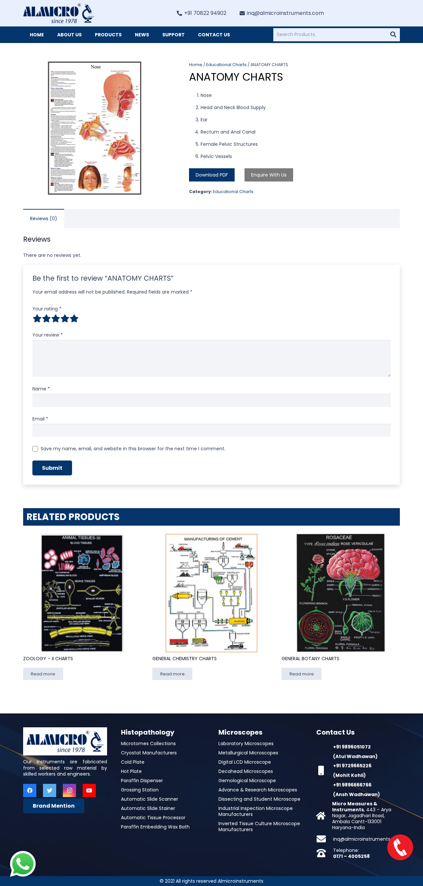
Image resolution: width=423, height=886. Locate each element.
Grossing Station (140, 789)
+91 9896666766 (352, 785)
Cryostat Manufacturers (149, 752)
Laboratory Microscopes (246, 743)
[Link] (58, 13)
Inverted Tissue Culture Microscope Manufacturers (259, 826)
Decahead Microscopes (245, 771)
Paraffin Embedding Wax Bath (155, 827)
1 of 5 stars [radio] (37, 318)
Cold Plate (132, 762)
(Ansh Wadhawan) (356, 794)
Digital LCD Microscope (244, 762)
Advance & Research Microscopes (257, 789)
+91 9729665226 (352, 765)
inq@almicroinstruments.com (367, 839)
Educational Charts (226, 64)
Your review (47, 335)
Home (195, 64)
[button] (157, 70)
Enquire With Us (269, 175)
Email (40, 419)
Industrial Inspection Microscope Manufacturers (255, 811)
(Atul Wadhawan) (355, 756)
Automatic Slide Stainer (148, 808)
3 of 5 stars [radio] (55, 318)
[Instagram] (69, 790)
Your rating (46, 308)
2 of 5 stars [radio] (46, 318)
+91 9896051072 (352, 747)
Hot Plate (131, 771)
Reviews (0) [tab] (43, 218)
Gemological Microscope (247, 780)
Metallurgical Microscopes (248, 752)
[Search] (393, 35)
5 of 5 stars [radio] (74, 318)
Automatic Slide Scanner (149, 799)
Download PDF (212, 175)
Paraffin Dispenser (142, 780)
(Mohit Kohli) (349, 775)
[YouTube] (89, 790)
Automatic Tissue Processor (153, 817)
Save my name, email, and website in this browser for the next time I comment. (133, 448)
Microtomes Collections (148, 743)
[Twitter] (49, 790)
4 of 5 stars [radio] (64, 318)
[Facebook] (29, 790)
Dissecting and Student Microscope (259, 799)
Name (41, 388)
